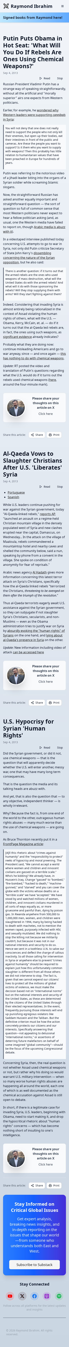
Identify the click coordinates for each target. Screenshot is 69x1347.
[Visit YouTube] (10, 1296)
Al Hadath (40, 572)
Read (47, 78)
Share (39, 435)
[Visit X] (22, 1296)
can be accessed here (28, 652)
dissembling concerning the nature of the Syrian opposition (29, 257)
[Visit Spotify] (59, 1296)
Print (56, 435)
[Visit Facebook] (34, 1296)
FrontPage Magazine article (23, 844)
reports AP (47, 514)
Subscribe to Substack (34, 1264)
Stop (60, 78)
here (52, 380)
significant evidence (17, 337)
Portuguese (16, 492)
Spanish (13, 497)
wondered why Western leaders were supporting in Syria (34, 115)
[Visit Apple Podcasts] (46, 1296)
